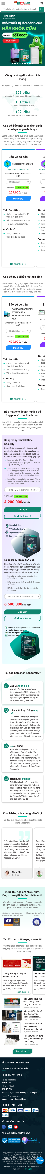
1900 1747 (7, 1082)
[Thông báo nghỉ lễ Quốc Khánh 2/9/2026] (16, 963)
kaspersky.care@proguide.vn (14, 1099)
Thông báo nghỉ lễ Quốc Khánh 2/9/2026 (14, 975)
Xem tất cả (21, 1051)
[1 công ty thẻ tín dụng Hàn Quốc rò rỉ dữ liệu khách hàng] (12, 1040)
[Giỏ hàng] (41, 3)
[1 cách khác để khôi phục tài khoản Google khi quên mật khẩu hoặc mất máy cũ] (12, 1027)
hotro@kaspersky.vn (28, 1093)
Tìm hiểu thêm (16, 264)
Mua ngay (18, 198)
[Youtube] (10, 1127)
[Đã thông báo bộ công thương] (11, 1140)
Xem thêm (22, 992)
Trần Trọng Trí (26, 1169)
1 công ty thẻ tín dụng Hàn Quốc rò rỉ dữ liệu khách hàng (33, 1039)
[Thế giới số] (31, 1140)
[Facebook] (4, 1127)
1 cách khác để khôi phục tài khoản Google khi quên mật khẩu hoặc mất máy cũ (33, 1026)
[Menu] (3, 3)
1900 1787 (7, 1089)
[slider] (22, 39)
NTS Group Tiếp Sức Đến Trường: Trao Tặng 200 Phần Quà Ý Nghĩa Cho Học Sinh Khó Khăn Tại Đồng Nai (33, 1002)
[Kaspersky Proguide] (22, 3)
